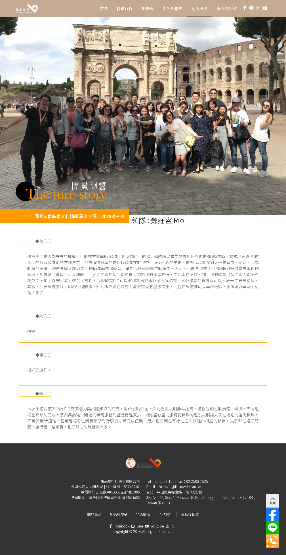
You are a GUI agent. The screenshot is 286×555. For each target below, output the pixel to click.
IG (172, 526)
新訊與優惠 (173, 8)
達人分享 (200, 8)
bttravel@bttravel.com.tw (180, 486)
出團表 (148, 8)
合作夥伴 (165, 514)
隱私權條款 (190, 514)
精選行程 (125, 8)
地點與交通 (119, 514)
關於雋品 (94, 514)
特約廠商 (143, 514)
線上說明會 (227, 8)
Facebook (121, 526)
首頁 (104, 8)
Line (139, 526)
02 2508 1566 (166, 481)
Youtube (157, 526)
